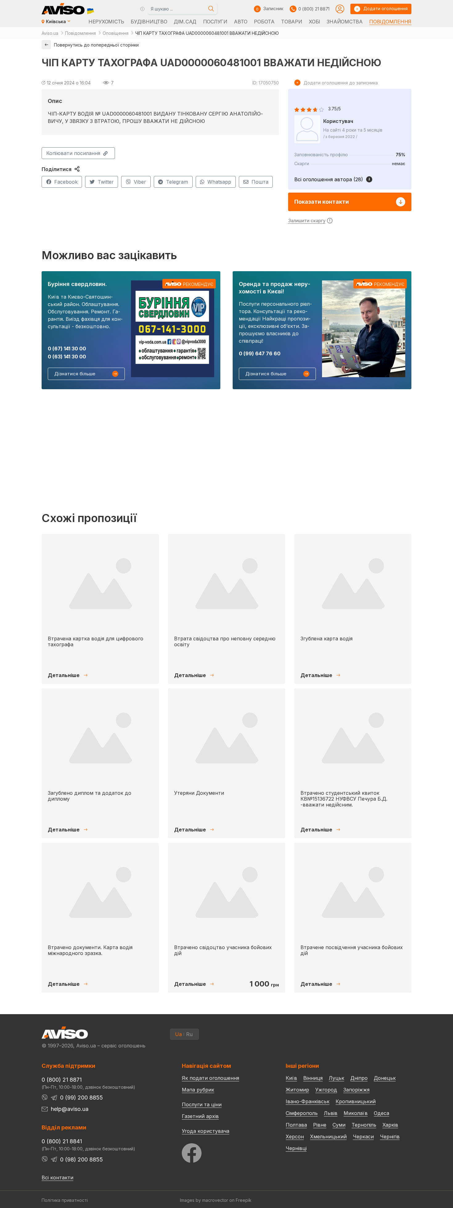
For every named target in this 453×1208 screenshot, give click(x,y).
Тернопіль (364, 1124)
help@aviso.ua (69, 1109)
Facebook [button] (66, 182)
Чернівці (296, 1148)
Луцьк (336, 1077)
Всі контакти (57, 1177)
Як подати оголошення (210, 1077)
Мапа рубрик (198, 1089)
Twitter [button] (106, 182)
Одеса (381, 1113)
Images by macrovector (204, 1200)
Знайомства (344, 21)
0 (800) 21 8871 (313, 9)
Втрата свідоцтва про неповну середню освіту (224, 641)
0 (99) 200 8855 (81, 1097)
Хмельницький (328, 1136)
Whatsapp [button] (219, 182)
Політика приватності (65, 1200)
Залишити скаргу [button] (306, 220)
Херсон (295, 1136)
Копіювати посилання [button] (73, 153)
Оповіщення (116, 33)
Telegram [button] (177, 182)
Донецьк (385, 1077)
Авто (240, 21)
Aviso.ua (50, 33)
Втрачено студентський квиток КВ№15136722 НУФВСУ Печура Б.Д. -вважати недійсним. (343, 799)
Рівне (319, 1124)
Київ (291, 1077)
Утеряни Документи (199, 793)
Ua (178, 1034)
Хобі (314, 21)
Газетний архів (200, 1116)
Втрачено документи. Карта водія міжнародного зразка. (90, 950)
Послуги (215, 21)
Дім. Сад (185, 21)
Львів (330, 1113)
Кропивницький (356, 1101)
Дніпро (359, 1077)
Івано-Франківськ (307, 1101)
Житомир (297, 1089)
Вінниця (313, 1077)
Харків (390, 1124)
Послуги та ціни (202, 1104)
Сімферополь (302, 1113)
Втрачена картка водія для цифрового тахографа (95, 641)
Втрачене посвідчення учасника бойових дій (351, 950)
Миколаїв (356, 1113)
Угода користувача (205, 1130)
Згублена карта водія (326, 638)
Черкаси (363, 1136)
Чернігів (390, 1136)
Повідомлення (390, 21)
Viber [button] (140, 182)
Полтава (296, 1124)
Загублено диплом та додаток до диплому (89, 796)
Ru (189, 1034)
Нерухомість (106, 21)
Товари (291, 21)
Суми (339, 1124)
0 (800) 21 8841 (62, 1141)
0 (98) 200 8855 (81, 1159)
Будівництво (149, 21)
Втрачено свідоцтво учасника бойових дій (223, 950)
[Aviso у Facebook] (222, 1151)
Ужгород (326, 1089)
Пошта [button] (259, 182)
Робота (264, 21)
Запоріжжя (356, 1089)
